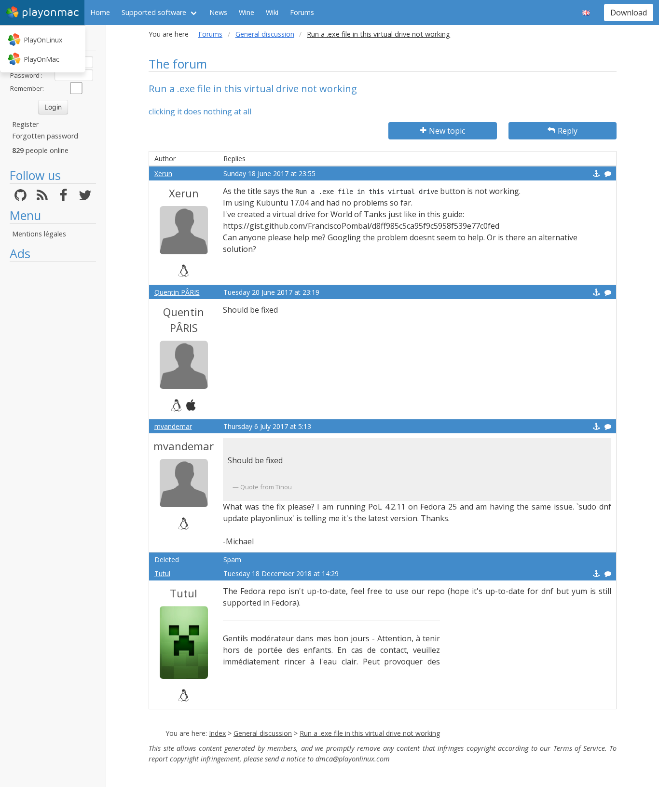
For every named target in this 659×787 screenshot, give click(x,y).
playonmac (50, 12)
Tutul (162, 573)
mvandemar (173, 426)
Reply (567, 130)
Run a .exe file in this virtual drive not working (370, 733)
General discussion (264, 34)
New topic (447, 130)
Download (628, 12)
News (218, 12)
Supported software (154, 12)
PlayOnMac (41, 59)
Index (217, 733)
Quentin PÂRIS (177, 292)
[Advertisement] (53, 411)
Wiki (272, 12)
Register (25, 124)
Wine (246, 12)
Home (100, 12)
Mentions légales (39, 233)
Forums (302, 12)
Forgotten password (45, 135)
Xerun (163, 173)
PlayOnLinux (43, 39)
